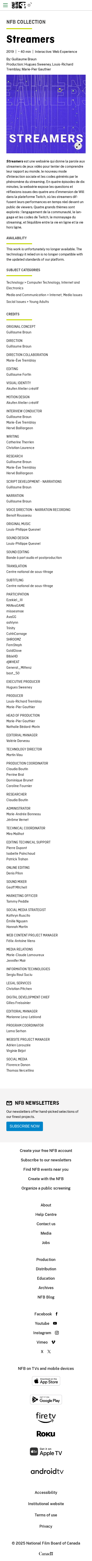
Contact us (46, 1224)
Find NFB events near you (45, 1169)
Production (45, 1259)
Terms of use (46, 1515)
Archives (46, 1288)
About (46, 1205)
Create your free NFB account (46, 1150)
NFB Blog (46, 1297)
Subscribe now (25, 1126)
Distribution (46, 1269)
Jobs (46, 1242)
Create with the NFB (46, 1179)
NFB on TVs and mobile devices (46, 1368)
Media (46, 1233)
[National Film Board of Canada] (18, 5)
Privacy (45, 1526)
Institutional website (46, 1504)
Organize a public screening (46, 1188)
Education (46, 1278)
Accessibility (46, 1492)
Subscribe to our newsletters (46, 1160)
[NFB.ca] (28, 5)
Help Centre (46, 1214)
